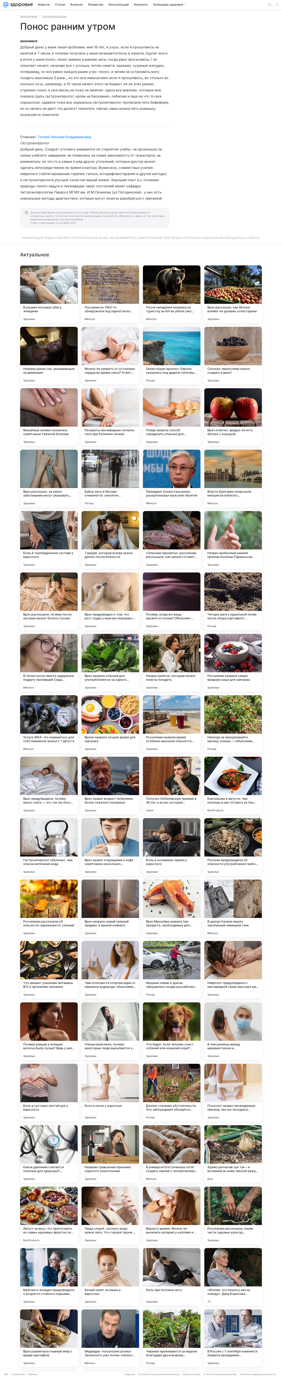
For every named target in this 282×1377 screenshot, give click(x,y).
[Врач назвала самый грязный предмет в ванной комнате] (110, 908)
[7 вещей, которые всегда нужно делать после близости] (110, 540)
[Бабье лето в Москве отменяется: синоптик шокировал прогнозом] (110, 478)
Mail (6, 1374)
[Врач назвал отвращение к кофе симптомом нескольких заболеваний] (110, 847)
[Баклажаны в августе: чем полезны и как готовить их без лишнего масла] (233, 785)
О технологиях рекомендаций (220, 1374)
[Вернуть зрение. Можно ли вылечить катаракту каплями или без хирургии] (171, 1215)
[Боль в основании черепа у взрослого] (171, 847)
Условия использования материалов (158, 1374)
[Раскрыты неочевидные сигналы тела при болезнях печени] (110, 417)
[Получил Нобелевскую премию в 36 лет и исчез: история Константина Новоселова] (171, 785)
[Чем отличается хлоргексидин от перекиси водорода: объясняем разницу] (110, 970)
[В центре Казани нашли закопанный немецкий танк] (233, 908)
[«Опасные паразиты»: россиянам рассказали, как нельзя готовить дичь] (171, 540)
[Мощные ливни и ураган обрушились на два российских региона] (171, 970)
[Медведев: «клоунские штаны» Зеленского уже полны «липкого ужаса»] (110, 1338)
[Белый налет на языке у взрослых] (110, 1277)
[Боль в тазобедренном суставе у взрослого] (49, 540)
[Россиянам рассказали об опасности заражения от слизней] (49, 908)
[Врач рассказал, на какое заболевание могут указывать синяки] (49, 478)
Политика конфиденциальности (257, 1374)
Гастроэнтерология (54, 16)
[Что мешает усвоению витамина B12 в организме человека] (49, 970)
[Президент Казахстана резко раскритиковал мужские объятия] (171, 478)
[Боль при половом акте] (171, 1277)
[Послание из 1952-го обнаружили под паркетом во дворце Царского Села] (110, 294)
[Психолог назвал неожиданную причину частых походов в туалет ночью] (233, 1092)
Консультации (28, 16)
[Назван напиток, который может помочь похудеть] (171, 662)
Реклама (33, 1374)
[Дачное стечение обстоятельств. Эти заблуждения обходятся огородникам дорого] (171, 1092)
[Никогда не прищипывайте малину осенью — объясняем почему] (233, 724)
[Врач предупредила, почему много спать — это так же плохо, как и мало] (49, 785)
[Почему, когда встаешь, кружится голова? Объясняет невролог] (171, 601)
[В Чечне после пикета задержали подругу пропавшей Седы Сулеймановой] (49, 662)
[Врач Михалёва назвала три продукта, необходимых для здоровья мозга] (171, 908)
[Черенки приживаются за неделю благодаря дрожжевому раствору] (171, 1338)
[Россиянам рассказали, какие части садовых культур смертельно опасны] (233, 1215)
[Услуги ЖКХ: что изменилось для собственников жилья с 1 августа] (49, 724)
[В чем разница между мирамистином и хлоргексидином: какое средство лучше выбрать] (233, 1031)
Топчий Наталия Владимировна (64, 137)
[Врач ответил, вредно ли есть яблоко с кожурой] (233, 417)
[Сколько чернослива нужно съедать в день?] (233, 355)
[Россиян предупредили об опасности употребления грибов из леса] (233, 847)
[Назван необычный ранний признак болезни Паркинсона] (233, 540)
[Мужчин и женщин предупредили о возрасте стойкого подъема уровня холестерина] (49, 1277)
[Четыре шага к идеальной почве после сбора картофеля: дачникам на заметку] (233, 601)
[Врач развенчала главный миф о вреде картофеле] (49, 1338)
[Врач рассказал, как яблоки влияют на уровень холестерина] (233, 294)
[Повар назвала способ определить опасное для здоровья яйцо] (171, 417)
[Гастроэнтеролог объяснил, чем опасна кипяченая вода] (49, 847)
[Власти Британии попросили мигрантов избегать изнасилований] (233, 478)
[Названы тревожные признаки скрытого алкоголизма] (110, 1154)
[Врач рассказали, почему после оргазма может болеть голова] (49, 601)
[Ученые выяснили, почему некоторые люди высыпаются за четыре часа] (110, 1031)
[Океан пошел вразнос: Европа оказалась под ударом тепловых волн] (171, 355)
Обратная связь (191, 1374)
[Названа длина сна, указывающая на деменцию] (49, 355)
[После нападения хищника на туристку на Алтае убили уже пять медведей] (171, 294)
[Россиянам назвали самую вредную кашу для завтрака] (233, 662)
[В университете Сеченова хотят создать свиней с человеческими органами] (171, 1154)
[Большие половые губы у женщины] (49, 294)
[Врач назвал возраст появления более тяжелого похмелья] (110, 785)
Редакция (129, 1374)
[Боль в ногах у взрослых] (110, 1092)
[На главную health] (20, 4)
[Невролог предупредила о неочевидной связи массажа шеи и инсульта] (233, 970)
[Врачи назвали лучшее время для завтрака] (110, 724)
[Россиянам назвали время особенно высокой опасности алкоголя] (171, 724)
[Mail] (5, 4)
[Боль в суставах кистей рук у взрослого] (49, 1092)
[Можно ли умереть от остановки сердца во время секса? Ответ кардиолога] (110, 355)
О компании (18, 1374)
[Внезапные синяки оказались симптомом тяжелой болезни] (49, 417)
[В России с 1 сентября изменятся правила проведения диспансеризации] (233, 1338)
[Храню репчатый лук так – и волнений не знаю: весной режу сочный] (233, 1154)
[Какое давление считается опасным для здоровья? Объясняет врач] (49, 1154)
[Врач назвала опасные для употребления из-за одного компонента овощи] (110, 662)
